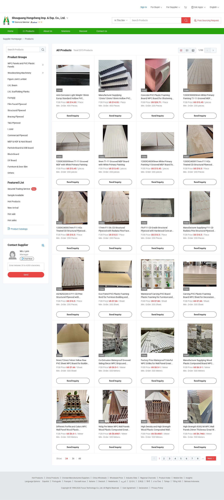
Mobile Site (178, 478)
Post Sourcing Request (208, 20)
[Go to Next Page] (213, 50)
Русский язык (80, 481)
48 (79, 458)
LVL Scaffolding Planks (18, 91)
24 (66, 458)
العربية (123, 481)
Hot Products (37, 478)
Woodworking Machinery (19, 72)
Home (10, 31)
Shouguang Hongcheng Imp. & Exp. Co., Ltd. (38, 18)
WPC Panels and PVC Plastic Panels (21, 65)
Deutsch (101, 481)
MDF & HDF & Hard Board (20, 141)
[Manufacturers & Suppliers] (22, 6)
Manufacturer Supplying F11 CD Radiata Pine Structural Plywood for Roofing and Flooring (198, 230)
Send (26, 274)
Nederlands (113, 481)
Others (11, 172)
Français (67, 481)
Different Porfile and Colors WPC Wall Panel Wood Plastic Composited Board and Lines (71, 429)
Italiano (92, 481)
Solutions (65, 31)
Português (56, 481)
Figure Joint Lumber (17, 79)
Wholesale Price (116, 478)
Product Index (164, 478)
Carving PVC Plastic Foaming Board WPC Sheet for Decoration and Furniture (198, 297)
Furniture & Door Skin (18, 166)
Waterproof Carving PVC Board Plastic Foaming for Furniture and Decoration (157, 297)
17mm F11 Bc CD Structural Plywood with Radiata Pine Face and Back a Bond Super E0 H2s (114, 230)
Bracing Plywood (16, 116)
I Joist (10, 129)
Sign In (143, 7)
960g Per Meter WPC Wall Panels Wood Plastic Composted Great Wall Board (114, 429)
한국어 (132, 481)
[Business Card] (43, 245)
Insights (189, 478)
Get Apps (198, 7)
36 (73, 458)
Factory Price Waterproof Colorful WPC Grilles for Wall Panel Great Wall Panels (157, 363)
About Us (47, 31)
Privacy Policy (157, 488)
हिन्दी (148, 481)
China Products (52, 478)
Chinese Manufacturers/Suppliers (75, 478)
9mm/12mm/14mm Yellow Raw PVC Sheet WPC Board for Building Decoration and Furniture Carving (72, 363)
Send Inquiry (73, 115)
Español (45, 481)
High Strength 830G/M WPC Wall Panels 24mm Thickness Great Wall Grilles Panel (199, 429)
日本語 (140, 481)
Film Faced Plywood (17, 104)
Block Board (13, 154)
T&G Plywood (14, 122)
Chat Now (28, 258)
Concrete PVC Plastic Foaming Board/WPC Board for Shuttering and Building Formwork (156, 98)
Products (30, 31)
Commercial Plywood (18, 135)
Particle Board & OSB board (21, 147)
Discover (83, 31)
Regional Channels (148, 478)
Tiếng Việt (177, 481)
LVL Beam (12, 85)
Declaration (143, 488)
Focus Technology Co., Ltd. (92, 488)
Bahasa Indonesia (191, 481)
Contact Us (101, 31)
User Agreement (129, 488)
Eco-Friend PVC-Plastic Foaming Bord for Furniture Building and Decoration (114, 297)
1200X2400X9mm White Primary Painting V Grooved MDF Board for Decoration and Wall (157, 164)
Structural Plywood (17, 110)
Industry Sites (131, 478)
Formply (11, 97)
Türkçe (166, 481)
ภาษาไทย (157, 481)
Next (210, 458)
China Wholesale (100, 478)
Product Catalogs (19, 228)
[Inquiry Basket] (185, 7)
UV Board (12, 160)
